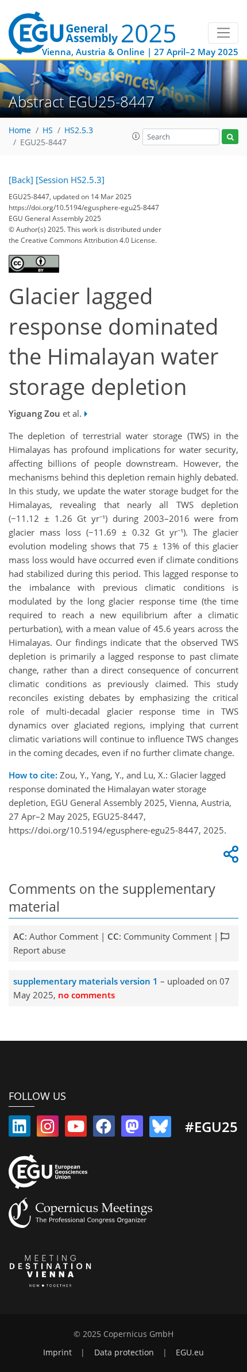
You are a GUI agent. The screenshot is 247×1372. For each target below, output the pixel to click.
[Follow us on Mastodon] (132, 1128)
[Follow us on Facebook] (104, 1128)
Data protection (124, 1352)
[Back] (21, 179)
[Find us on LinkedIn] (19, 1128)
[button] (136, 136)
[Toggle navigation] (223, 33)
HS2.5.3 (78, 130)
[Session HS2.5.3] (70, 179)
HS (48, 130)
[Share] (229, 857)
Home (20, 130)
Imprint (57, 1352)
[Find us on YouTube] (76, 1128)
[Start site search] (230, 137)
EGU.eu (190, 1352)
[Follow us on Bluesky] (160, 1128)
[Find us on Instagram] (48, 1128)
